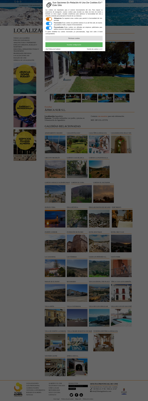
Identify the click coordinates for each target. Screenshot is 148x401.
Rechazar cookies (74, 38)
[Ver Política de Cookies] (53, 49)
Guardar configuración (74, 45)
